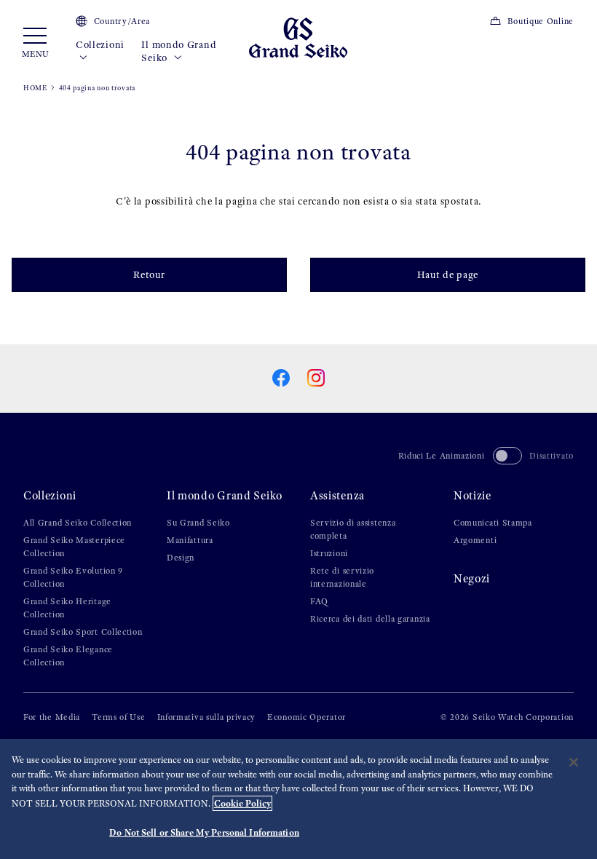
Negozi (472, 578)
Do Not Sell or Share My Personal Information (204, 832)
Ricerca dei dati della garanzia (370, 619)
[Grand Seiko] (298, 37)
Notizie (472, 495)
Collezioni (100, 45)
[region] (298, 799)
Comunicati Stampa (493, 523)
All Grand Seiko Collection (77, 523)
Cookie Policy (242, 803)
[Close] (574, 762)
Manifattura (190, 540)
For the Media (51, 717)
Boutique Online (540, 21)
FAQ (319, 601)
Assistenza (337, 495)
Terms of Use (118, 717)
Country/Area (122, 21)
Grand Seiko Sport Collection (83, 632)
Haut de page (447, 275)
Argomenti (475, 540)
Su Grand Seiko (198, 523)
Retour (149, 275)
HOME (35, 87)
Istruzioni (329, 553)
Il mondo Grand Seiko (178, 51)
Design (180, 558)
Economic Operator (306, 717)
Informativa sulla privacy (206, 717)
